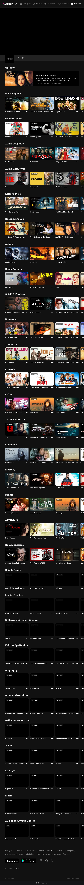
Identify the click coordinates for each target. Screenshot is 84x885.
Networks (77, 4)
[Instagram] (41, 860)
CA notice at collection (14, 854)
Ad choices (30, 854)
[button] (42, 78)
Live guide (27, 4)
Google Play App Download (28, 861)
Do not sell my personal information (56, 854)
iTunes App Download (12, 861)
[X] (52, 860)
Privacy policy (69, 851)
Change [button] (16, 868)
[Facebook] (46, 860)
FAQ (38, 854)
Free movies (52, 4)
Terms (59, 851)
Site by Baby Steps (72, 878)
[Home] (10, 4)
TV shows (65, 4)
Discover (39, 4)
